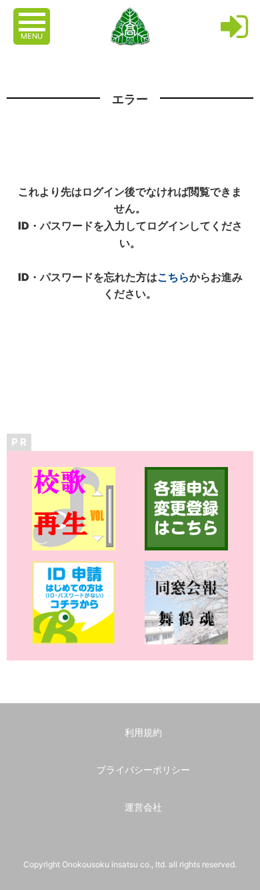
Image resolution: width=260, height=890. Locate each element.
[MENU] (33, 15)
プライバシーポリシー (143, 769)
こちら (173, 277)
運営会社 (143, 807)
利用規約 (143, 732)
